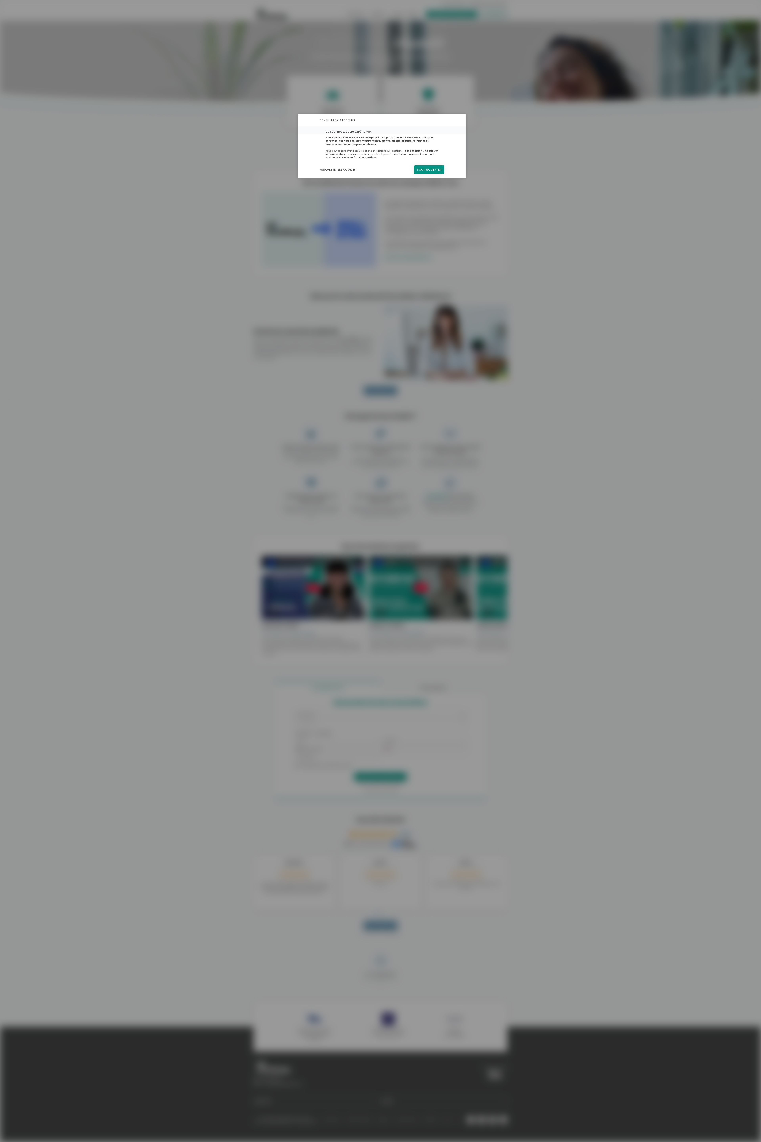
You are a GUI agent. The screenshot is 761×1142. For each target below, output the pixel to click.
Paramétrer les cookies (337, 170)
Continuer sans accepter (337, 120)
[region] (382, 146)
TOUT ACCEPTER (429, 170)
